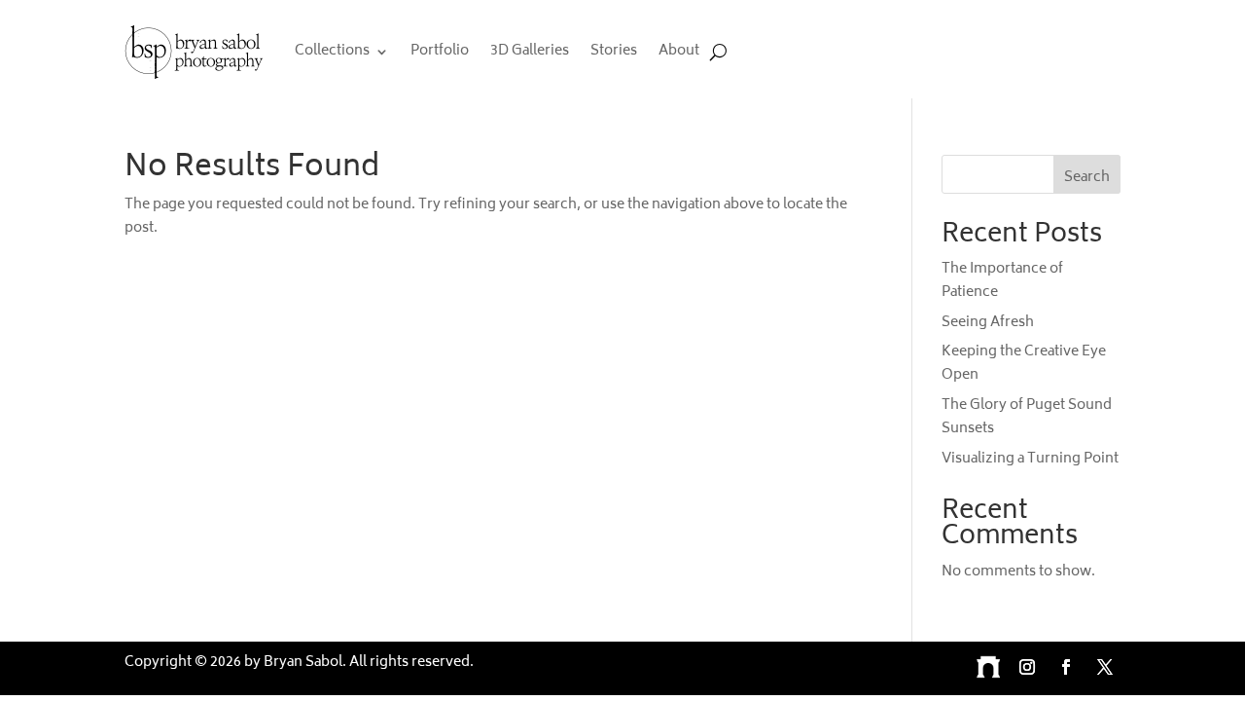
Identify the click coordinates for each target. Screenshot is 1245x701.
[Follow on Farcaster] (988, 667)
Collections (332, 51)
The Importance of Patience (1002, 281)
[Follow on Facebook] (1066, 667)
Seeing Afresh (988, 323)
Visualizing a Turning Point (1030, 459)
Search (1087, 178)
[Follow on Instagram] (1027, 667)
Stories (613, 51)
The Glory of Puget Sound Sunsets (1027, 417)
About (678, 51)
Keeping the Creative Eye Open (1024, 363)
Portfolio (439, 51)
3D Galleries (529, 51)
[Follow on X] (1104, 667)
